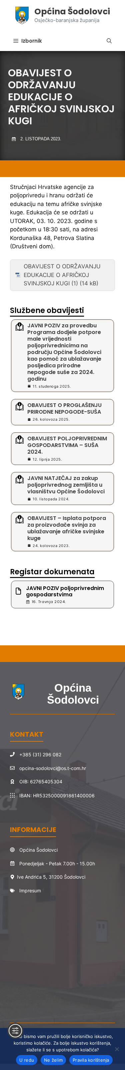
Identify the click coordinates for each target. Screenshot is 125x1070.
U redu (26, 1060)
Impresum (30, 890)
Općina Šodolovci (72, 11)
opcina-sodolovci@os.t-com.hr (52, 768)
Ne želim (53, 1060)
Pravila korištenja (91, 1060)
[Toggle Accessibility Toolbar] (15, 1030)
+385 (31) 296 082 (40, 754)
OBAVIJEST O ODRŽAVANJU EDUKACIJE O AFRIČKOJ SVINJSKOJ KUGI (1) (62, 275)
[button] (109, 41)
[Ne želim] (116, 1049)
